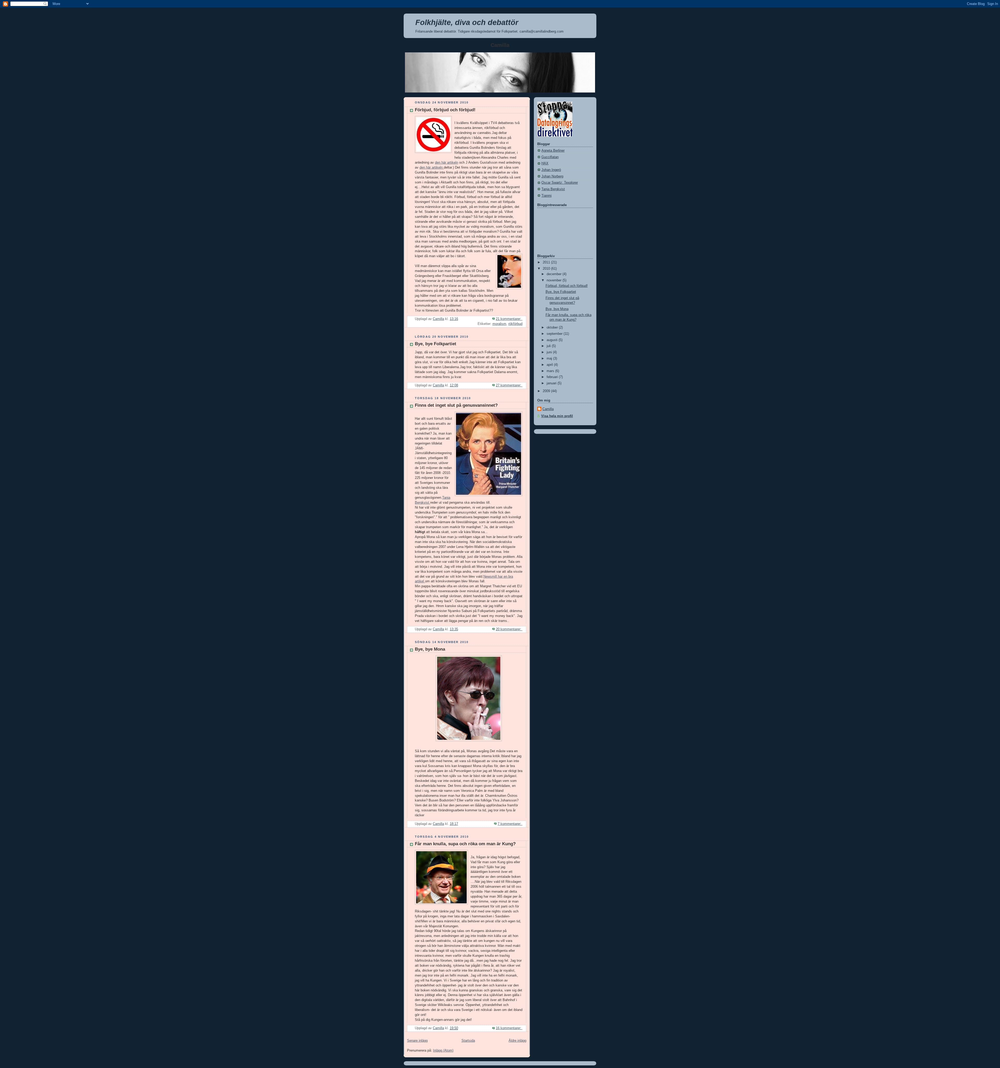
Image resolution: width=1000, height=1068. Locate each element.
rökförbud (515, 324)
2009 (547, 391)
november (554, 280)
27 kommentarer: (509, 385)
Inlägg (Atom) (443, 1050)
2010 (547, 268)
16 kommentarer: (509, 1028)
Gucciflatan (550, 157)
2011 (547, 262)
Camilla (548, 409)
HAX (544, 163)
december (554, 274)
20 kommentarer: (509, 629)
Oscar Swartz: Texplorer (559, 182)
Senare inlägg (417, 1040)
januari (552, 383)
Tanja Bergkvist (553, 189)
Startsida (468, 1040)
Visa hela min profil (557, 416)
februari (553, 377)
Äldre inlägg (517, 1040)
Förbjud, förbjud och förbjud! (445, 109)
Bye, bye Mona (430, 649)
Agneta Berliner (553, 150)
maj (550, 358)
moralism (499, 324)
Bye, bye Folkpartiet (435, 343)
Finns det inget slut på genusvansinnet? (456, 405)
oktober (553, 327)
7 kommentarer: (510, 824)
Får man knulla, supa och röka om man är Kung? (465, 843)
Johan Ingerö (551, 170)
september (555, 334)
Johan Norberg (552, 176)
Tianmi (546, 195)
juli (549, 346)
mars (551, 371)
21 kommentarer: (509, 319)
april (550, 365)
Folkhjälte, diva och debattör (466, 22)
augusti (553, 340)
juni (550, 352)
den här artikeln (446, 162)
